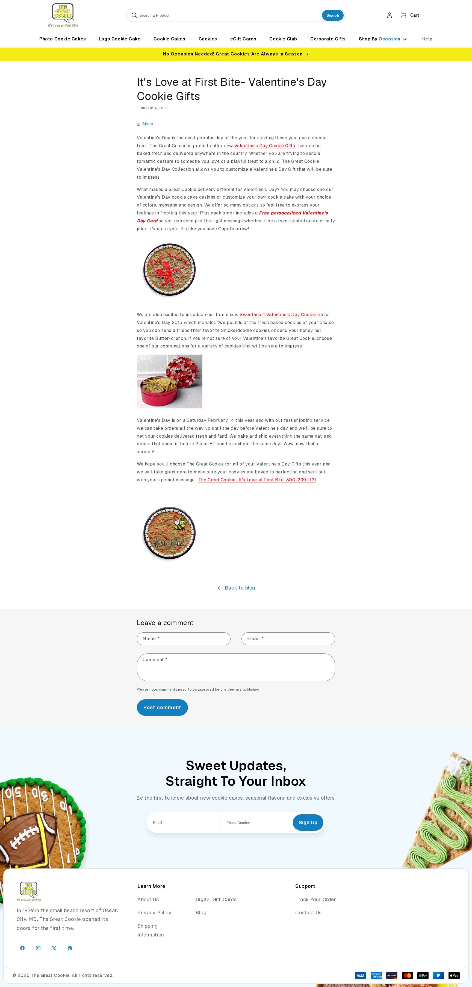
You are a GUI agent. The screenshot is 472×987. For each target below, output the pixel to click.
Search (332, 15)
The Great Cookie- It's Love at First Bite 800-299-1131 (257, 480)
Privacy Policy (154, 912)
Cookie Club (283, 39)
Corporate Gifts (328, 39)
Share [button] (147, 123)
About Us (148, 899)
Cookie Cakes (169, 39)
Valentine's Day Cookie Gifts (264, 146)
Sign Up (308, 822)
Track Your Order (315, 899)
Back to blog (240, 588)
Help (427, 39)
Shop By (379, 39)
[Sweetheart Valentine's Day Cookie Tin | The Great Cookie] (169, 408)
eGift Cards (243, 39)
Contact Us (308, 912)
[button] (410, 15)
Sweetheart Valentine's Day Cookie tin (282, 314)
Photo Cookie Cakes (62, 39)
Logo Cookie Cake (120, 39)
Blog (201, 912)
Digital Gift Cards (216, 899)
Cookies (208, 39)
